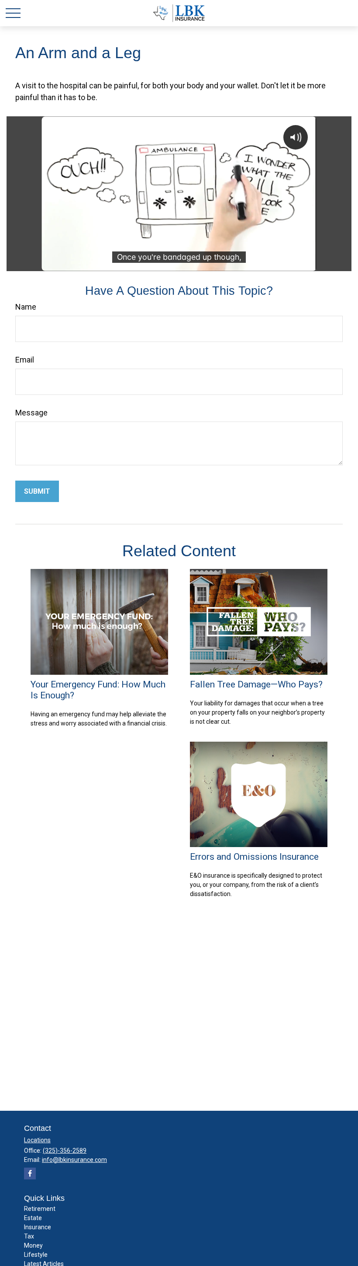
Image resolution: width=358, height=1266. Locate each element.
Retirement (39, 1208)
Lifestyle (36, 1254)
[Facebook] (30, 1173)
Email (24, 359)
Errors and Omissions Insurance (254, 856)
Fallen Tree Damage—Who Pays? (256, 684)
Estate (33, 1217)
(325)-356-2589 (64, 1150)
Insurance (37, 1227)
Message (31, 412)
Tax (29, 1236)
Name (25, 306)
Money (33, 1245)
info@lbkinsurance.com (74, 1159)
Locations (37, 1140)
